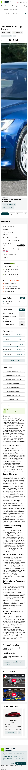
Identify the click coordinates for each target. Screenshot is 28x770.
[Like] (19, 302)
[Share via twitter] (10, 40)
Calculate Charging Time (12, 379)
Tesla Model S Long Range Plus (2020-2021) (16, 656)
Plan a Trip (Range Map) (13, 391)
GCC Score (6, 32)
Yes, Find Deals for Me (9, 204)
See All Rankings (15, 360)
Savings (21, 6)
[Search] (3, 9)
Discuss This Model (13, 399)
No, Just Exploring (8, 207)
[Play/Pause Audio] (4, 411)
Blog (25, 6)
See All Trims (5, 36)
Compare (7, 6)
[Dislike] (23, 302)
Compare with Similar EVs (13, 375)
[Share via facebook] (13, 40)
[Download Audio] (23, 411)
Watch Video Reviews (13, 395)
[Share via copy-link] (6, 40)
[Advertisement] (14, 20)
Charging (14, 6)
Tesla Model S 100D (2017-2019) (15, 648)
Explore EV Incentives (13, 387)
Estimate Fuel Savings (13, 383)
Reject (12, 763)
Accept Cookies (21, 763)
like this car (17, 32)
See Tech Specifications (13, 371)
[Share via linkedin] (16, 40)
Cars (2, 6)
